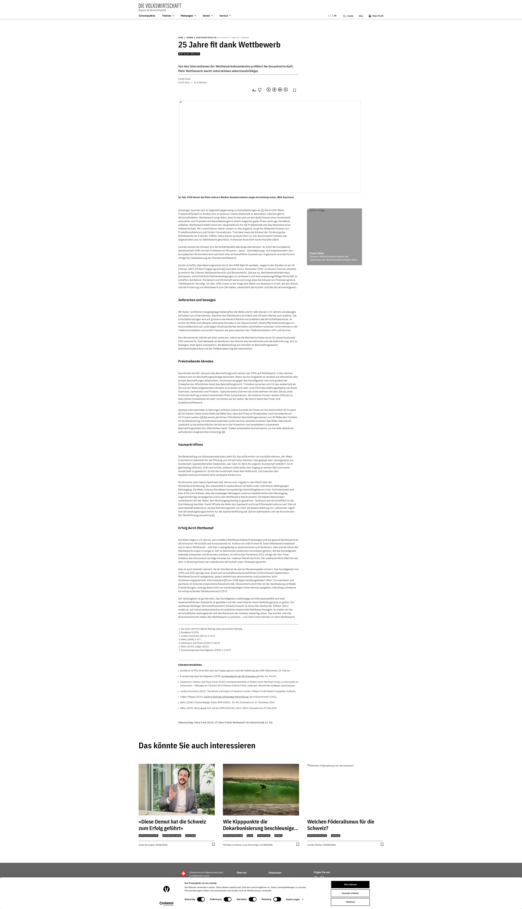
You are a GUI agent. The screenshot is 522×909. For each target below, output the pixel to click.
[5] (223, 431)
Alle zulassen (350, 884)
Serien (206, 15)
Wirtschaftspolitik (206, 38)
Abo (361, 16)
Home (180, 38)
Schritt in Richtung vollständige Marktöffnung (226, 696)
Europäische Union (172, 836)
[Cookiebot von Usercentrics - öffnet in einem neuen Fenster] (166, 904)
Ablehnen (350, 902)
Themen (166, 15)
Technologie (264, 836)
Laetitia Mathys (314, 844)
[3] (179, 413)
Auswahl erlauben (350, 893)
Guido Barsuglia (146, 844)
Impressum (274, 872)
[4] (201, 417)
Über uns (242, 872)
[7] (225, 580)
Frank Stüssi (184, 78)
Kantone (336, 836)
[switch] (228, 899)
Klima (249, 836)
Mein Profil (377, 16)
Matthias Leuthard (232, 844)
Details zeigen (293, 899)
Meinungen (187, 15)
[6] (213, 515)
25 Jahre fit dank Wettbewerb (234, 38)
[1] (262, 210)
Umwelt (278, 836)
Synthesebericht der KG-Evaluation (238, 676)
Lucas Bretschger (250, 844)
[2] (224, 269)
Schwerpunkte (147, 15)
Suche (350, 16)
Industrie (190, 836)
